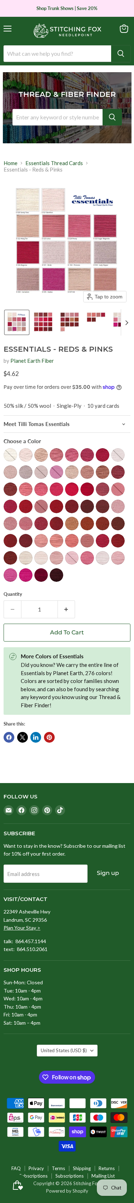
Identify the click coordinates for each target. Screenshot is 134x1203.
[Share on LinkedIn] (35, 737)
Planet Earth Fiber (32, 360)
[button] (17, 322)
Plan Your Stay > (22, 928)
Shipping (82, 1168)
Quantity (13, 594)
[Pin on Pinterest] (49, 737)
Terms (58, 1168)
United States (64, 1050)
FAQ (16, 1168)
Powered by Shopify (67, 1191)
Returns (107, 1168)
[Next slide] (126, 322)
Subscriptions (33, 1176)
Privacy (36, 1168)
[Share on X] (22, 737)
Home (11, 163)
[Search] (120, 53)
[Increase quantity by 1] (66, 609)
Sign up (108, 873)
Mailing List (103, 1176)
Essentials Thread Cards (54, 163)
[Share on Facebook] (9, 737)
